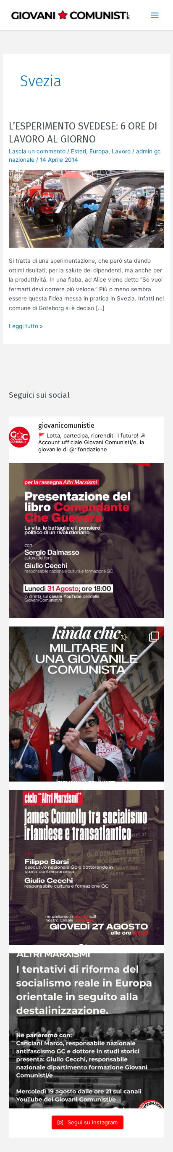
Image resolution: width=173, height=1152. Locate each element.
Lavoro (121, 151)
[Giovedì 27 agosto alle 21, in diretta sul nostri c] (86, 867)
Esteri (78, 151)
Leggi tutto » (26, 325)
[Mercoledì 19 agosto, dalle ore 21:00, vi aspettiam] (86, 1030)
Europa (98, 151)
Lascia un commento (37, 151)
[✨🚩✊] (86, 704)
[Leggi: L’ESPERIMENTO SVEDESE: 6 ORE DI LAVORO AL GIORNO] (86, 208)
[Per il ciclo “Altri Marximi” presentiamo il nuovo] (86, 540)
